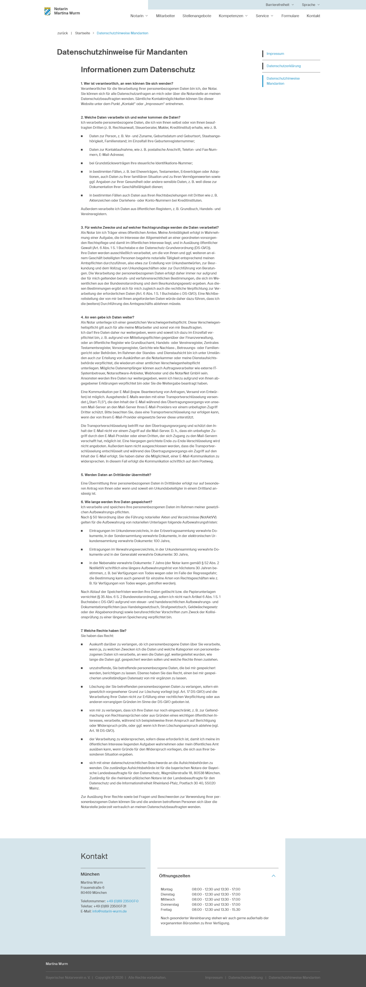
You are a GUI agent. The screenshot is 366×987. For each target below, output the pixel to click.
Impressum (275, 53)
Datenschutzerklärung (284, 66)
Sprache (308, 5)
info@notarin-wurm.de (109, 911)
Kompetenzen (231, 15)
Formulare (290, 15)
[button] (218, 875)
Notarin (136, 15)
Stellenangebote (197, 15)
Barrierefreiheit (277, 5)
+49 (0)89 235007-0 (123, 901)
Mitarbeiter (165, 15)
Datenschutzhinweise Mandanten (283, 81)
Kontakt (313, 15)
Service (262, 15)
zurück (64, 33)
